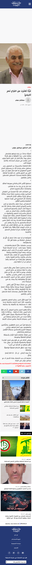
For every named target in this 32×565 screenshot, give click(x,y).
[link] (9, 553)
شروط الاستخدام (16, 539)
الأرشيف (16, 548)
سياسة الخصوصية (16, 544)
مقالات (29, 87)
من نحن (16, 535)
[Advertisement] (16, 26)
